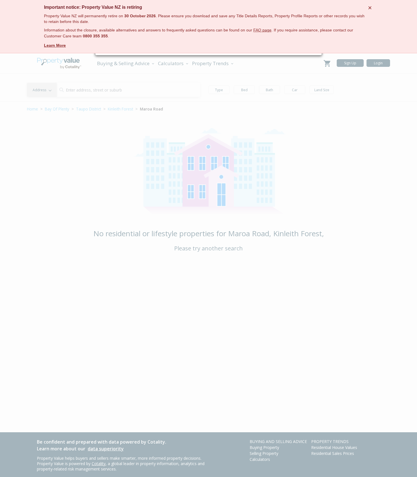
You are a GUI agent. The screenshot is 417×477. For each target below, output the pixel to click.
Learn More (55, 45)
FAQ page (262, 30)
